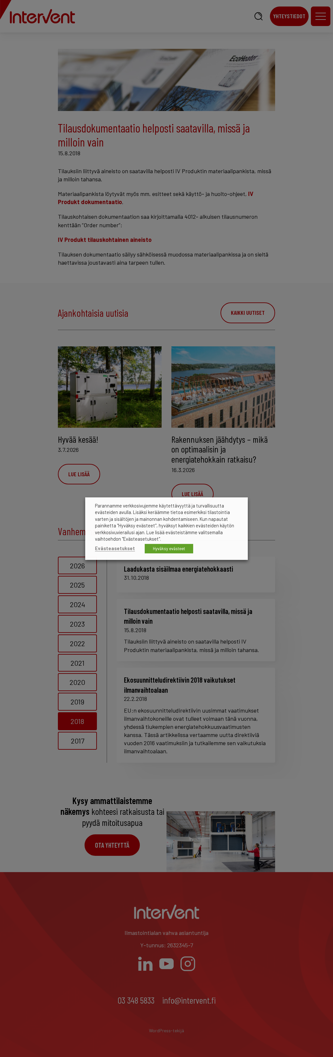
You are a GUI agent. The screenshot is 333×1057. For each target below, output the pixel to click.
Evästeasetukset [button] (115, 548)
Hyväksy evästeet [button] (169, 548)
